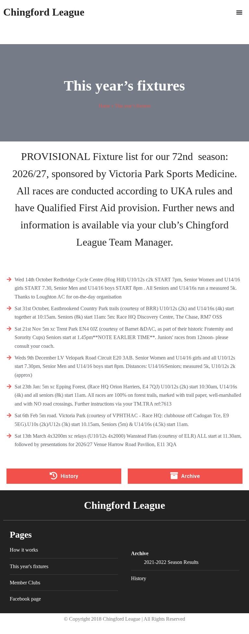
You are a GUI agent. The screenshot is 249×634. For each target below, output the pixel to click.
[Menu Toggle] (239, 12)
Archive (139, 553)
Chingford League (43, 12)
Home (104, 106)
